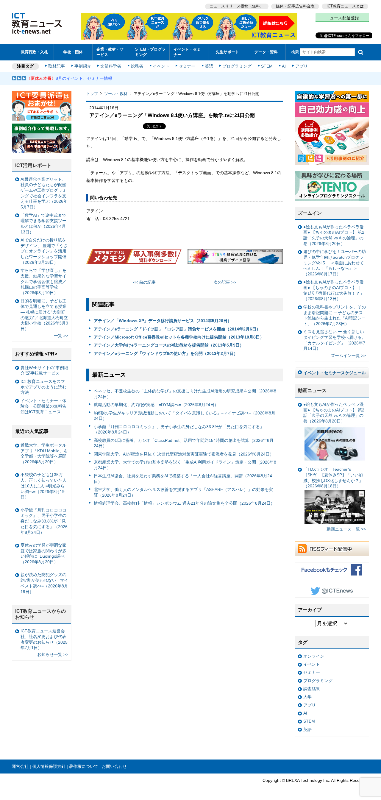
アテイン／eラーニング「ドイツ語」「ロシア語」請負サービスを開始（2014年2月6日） (177, 329)
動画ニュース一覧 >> (346, 529)
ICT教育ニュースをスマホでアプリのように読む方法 (43, 387)
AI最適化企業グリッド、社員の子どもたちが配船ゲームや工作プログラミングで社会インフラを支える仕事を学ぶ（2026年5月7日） (44, 193)
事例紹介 (82, 66)
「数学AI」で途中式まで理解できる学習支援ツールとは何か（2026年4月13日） (43, 223)
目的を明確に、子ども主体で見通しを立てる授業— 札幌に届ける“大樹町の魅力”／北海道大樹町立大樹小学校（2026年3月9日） (44, 314)
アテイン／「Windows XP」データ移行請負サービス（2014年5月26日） (163, 320)
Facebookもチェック (332, 569)
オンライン (313, 656)
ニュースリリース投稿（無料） (237, 6)
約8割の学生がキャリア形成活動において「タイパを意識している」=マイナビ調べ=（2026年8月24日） (184, 416)
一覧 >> (61, 335)
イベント (161, 66)
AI (284, 66)
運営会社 (20, 766)
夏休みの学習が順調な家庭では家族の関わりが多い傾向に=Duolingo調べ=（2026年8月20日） (44, 553)
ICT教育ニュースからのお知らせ (40, 614)
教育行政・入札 (34, 52)
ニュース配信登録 (342, 17)
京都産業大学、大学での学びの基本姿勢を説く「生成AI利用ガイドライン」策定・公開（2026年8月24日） (185, 465)
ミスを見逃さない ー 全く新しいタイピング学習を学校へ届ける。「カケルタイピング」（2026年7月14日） (334, 340)
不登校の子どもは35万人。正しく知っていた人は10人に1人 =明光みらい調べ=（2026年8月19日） (43, 485)
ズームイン (310, 213)
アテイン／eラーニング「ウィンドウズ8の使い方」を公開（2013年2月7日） (166, 353)
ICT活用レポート (33, 165)
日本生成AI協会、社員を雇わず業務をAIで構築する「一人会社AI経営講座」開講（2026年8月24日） (183, 478)
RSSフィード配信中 (332, 548)
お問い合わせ (114, 766)
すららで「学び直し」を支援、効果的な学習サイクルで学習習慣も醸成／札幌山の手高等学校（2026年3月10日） (43, 281)
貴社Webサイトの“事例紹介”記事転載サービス (44, 370)
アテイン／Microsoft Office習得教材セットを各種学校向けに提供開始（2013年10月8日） (179, 337)
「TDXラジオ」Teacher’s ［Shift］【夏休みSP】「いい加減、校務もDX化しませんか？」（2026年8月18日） (333, 477)
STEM (267, 66)
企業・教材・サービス (110, 52)
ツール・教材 (115, 93)
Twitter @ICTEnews (332, 590)
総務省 (137, 66)
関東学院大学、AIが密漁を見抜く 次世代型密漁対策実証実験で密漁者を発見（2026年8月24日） (184, 454)
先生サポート (227, 52)
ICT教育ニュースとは (345, 6)
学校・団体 (73, 52)
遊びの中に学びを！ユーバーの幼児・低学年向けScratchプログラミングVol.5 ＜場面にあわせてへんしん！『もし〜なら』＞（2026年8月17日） (334, 262)
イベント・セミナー (187, 52)
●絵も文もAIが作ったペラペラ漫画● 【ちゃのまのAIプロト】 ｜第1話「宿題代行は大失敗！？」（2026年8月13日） (333, 290)
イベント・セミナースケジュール (334, 372)
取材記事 (56, 66)
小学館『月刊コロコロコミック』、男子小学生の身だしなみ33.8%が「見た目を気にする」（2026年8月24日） (179, 429)
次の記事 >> (224, 282)
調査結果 (311, 688)
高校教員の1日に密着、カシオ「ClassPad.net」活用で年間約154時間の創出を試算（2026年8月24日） (184, 443)
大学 (307, 696)
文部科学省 (110, 66)
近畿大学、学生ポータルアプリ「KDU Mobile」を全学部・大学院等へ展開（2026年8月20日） (44, 453)
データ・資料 (266, 52)
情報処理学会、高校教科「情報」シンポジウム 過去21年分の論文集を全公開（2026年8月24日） (184, 503)
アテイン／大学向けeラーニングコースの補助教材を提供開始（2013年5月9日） (169, 345)
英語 (209, 66)
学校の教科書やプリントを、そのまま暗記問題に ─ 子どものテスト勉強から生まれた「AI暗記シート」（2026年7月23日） (334, 315)
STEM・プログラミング (150, 52)
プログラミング (237, 66)
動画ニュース (312, 390)
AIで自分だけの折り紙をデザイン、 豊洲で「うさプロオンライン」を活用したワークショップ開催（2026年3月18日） (44, 251)
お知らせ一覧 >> (52, 654)
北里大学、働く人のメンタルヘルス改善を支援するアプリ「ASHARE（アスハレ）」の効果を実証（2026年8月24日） (183, 492)
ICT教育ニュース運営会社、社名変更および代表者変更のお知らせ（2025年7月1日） (44, 639)
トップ (92, 93)
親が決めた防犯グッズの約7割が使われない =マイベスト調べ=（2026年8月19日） (44, 583)
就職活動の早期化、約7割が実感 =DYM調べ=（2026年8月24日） (156, 404)
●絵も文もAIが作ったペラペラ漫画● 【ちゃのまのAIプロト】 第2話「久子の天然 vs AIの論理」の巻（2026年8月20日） (333, 235)
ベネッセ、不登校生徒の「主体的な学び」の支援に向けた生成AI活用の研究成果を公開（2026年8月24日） (185, 394)
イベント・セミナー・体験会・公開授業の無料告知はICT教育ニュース (43, 406)
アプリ (301, 66)
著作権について (83, 766)
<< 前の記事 (144, 282)
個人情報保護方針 (48, 766)
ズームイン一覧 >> (348, 355)
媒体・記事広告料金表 (295, 6)
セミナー (187, 66)
